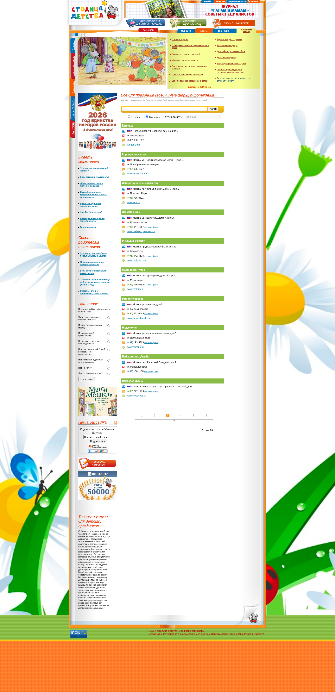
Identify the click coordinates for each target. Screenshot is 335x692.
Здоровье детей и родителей (186, 54)
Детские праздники (226, 57)
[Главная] (94, 26)
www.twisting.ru (135, 347)
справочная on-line (137, 100)
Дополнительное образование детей (189, 81)
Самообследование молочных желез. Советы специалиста (93, 194)
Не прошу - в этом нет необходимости (89, 342)
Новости (186, 30)
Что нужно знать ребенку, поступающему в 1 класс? (94, 254)
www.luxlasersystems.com (141, 231)
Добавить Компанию (98, 463)
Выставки (223, 30)
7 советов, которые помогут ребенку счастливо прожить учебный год (95, 282)
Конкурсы (148, 29)
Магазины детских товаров (185, 60)
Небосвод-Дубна (132, 380)
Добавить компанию (199, 86)
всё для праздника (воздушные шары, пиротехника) (185, 100)
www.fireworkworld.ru (138, 318)
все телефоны (151, 227)
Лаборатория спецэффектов (140, 183)
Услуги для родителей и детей (231, 63)
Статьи (204, 30)
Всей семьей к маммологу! (94, 177)
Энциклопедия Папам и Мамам (150, 22)
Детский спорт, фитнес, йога (231, 51)
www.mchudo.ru (135, 289)
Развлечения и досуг (227, 45)
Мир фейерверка (132, 298)
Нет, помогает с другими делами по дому (90, 360)
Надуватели (129, 327)
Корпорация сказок (134, 154)
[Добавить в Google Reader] (98, 451)
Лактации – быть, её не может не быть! (92, 219)
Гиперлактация (88, 227)
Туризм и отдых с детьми (229, 39)
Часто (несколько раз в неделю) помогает (89, 318)
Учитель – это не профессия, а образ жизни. (94, 292)
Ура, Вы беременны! (91, 212)
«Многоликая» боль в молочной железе (91, 184)
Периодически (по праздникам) (87, 334)
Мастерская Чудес (133, 269)
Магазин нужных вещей (194, 22)
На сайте (135, 117)
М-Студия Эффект (133, 240)
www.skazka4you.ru (137, 173)
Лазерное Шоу (131, 211)
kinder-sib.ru (134, 144)
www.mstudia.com (136, 260)
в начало (124, 100)
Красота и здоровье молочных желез (90, 204)
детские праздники (154, 100)
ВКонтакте (241, 23)
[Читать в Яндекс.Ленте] (97, 447)
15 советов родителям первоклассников (92, 263)
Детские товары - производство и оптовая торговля (233, 79)
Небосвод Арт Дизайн (135, 356)
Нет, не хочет (85, 368)
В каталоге (154, 117)
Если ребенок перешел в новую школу (93, 272)
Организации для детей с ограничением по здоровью (230, 70)
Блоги (227, 23)
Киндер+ (127, 125)
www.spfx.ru (133, 202)
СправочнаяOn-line (246, 30)
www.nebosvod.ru (136, 395)
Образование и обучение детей (187, 74)
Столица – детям (180, 39)
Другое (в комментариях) (90, 373)
